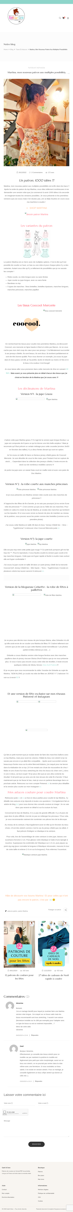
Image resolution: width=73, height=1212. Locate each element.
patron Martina (23, 911)
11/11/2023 (47, 970)
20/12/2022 (22, 172)
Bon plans (41, 1175)
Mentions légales (43, 1189)
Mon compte (5, 1193)
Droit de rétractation (8, 1197)
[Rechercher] (60, 18)
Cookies (40, 1201)
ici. (59, 528)
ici (49, 783)
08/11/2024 (13, 970)
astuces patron (12, 911)
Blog (11, 49)
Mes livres (41, 1179)
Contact (4, 1189)
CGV (39, 1197)
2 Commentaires (37, 172)
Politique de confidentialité (46, 1193)
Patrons (40, 1172)
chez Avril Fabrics (50, 665)
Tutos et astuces (21, 49)
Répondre (34, 1035)
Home (6, 49)
